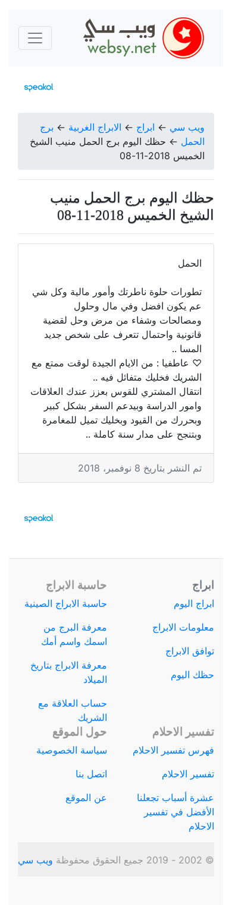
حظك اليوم (192, 675)
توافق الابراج (189, 651)
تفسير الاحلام (188, 774)
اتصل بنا (91, 774)
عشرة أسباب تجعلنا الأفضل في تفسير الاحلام (175, 812)
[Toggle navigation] (35, 38)
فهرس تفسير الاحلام (173, 750)
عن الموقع (86, 797)
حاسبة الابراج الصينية (65, 603)
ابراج (145, 127)
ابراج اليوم (194, 603)
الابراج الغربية (94, 127)
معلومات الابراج (183, 627)
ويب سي (187, 127)
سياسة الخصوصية (71, 750)
